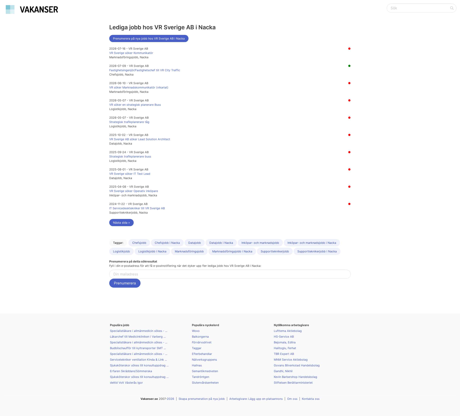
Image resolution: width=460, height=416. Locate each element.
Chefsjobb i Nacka (167, 242)
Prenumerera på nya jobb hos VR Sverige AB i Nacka (149, 38)
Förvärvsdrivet (201, 342)
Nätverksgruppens (204, 359)
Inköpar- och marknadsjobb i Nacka (312, 242)
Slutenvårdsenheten (205, 382)
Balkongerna (200, 336)
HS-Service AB (284, 336)
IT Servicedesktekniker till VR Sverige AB (137, 208)
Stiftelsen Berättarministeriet (293, 382)
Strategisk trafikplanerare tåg (129, 122)
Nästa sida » (121, 222)
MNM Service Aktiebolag (291, 359)
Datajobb (194, 242)
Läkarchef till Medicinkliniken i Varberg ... (138, 336)
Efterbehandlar (202, 354)
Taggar (196, 348)
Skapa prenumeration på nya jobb (202, 399)
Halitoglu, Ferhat (285, 348)
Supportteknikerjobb (275, 251)
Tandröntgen (200, 377)
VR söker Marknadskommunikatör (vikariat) (138, 87)
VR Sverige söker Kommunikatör (131, 53)
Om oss (292, 399)
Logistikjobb (121, 251)
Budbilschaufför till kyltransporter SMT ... (138, 348)
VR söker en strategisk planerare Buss (135, 104)
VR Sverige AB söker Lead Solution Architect (139, 139)
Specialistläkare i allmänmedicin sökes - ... (138, 331)
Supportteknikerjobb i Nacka (317, 251)
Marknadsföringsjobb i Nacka (232, 251)
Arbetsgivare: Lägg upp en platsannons (256, 399)
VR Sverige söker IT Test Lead (129, 173)
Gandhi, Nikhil (283, 371)
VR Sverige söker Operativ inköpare (133, 191)
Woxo (196, 331)
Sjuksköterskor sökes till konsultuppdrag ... (139, 365)
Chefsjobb (139, 242)
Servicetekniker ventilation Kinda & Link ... (138, 359)
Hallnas (197, 365)
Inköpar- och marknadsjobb (260, 242)
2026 (170, 399)
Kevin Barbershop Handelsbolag (295, 377)
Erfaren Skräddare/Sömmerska (131, 371)
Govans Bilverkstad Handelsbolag (297, 365)
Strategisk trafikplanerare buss (130, 156)
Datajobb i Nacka (221, 242)
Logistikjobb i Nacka (152, 251)
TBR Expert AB (284, 354)
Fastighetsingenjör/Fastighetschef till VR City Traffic (144, 70)
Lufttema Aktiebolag (288, 331)
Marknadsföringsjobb (189, 251)
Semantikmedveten (205, 371)
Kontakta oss (310, 399)
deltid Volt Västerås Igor (126, 382)
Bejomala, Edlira (285, 342)
